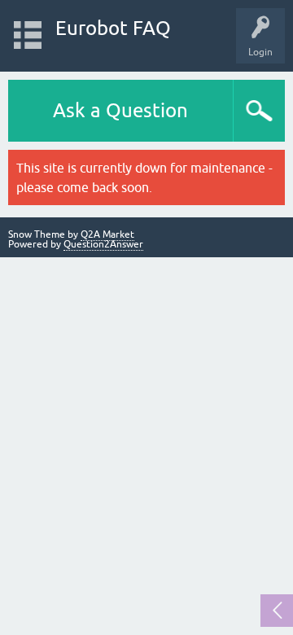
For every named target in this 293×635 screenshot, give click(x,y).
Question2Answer (103, 244)
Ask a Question (120, 110)
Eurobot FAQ (113, 28)
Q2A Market (107, 234)
